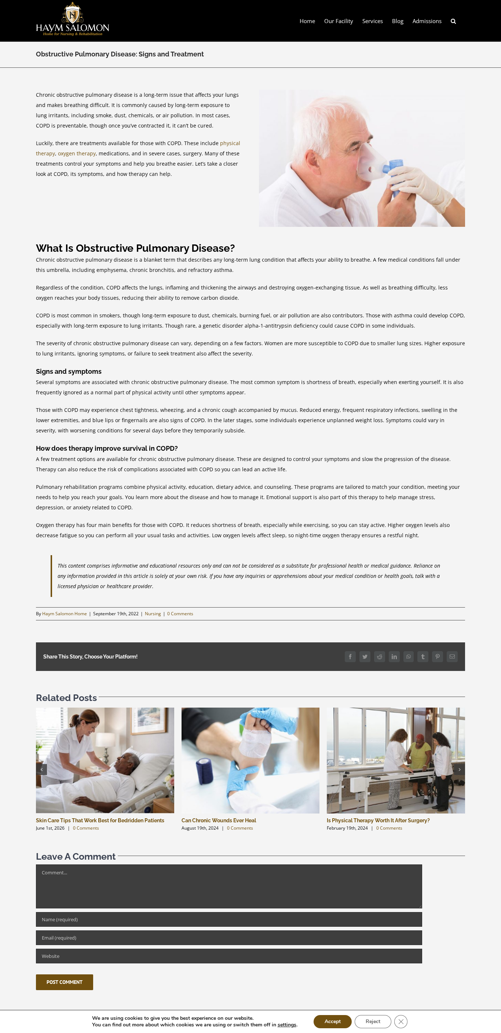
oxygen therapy (77, 153)
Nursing (153, 613)
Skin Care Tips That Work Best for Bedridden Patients (100, 820)
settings (287, 1025)
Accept (333, 1021)
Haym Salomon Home (64, 613)
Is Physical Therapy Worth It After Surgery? (378, 820)
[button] (453, 20)
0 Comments (180, 613)
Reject (373, 1021)
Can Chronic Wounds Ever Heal (219, 820)
